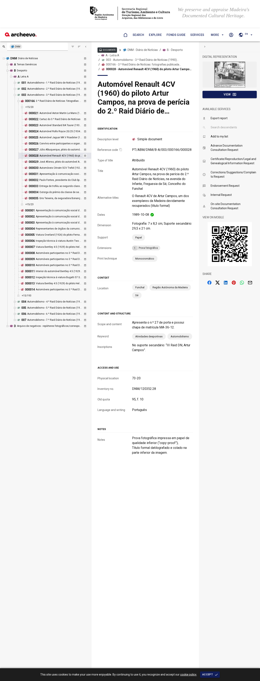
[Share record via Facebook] (209, 283)
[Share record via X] (217, 283)
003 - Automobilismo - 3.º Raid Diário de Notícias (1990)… (142, 59)
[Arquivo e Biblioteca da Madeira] (21, 35)
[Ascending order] (79, 46)
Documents (107, 49)
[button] (217, 35)
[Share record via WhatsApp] (242, 283)
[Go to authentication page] (231, 35)
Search (138, 34)
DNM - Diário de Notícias (143, 49)
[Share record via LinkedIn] (226, 283)
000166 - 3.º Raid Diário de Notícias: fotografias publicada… (143, 64)
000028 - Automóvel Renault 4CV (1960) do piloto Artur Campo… (149, 69)
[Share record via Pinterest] (234, 283)
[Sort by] (72, 46)
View (227, 94)
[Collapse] (85, 46)
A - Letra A (112, 55)
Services (197, 34)
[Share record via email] (250, 283)
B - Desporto (175, 49)
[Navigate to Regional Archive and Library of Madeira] (130, 13)
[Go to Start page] (125, 35)
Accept (207, 674)
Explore (155, 34)
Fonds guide (176, 34)
